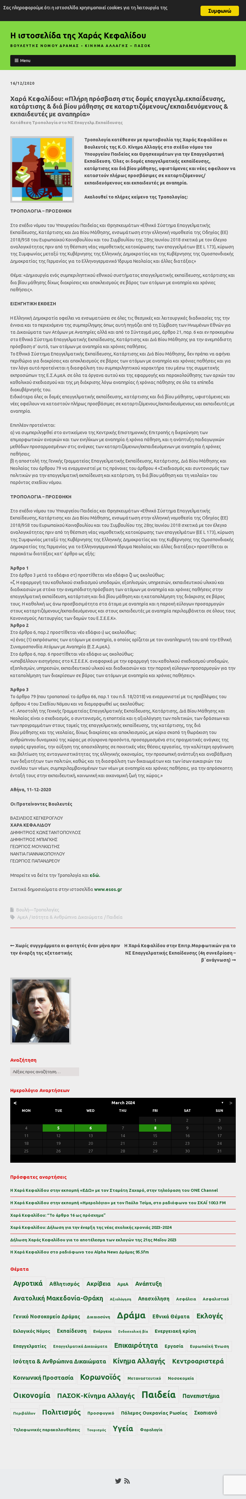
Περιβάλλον (24, 1413)
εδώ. (95, 875)
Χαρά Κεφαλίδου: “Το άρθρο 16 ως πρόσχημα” (58, 1215)
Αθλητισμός (64, 1284)
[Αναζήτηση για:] (44, 1071)
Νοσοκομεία (181, 1378)
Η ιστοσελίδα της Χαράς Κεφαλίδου (78, 35)
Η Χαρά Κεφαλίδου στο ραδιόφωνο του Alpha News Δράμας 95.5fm (79, 1252)
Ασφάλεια (186, 1299)
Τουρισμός (96, 1430)
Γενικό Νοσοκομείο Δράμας (46, 1316)
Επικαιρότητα (136, 1345)
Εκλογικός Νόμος (31, 1331)
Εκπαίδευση (71, 1331)
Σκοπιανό (205, 1413)
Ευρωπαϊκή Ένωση (209, 1346)
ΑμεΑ (22, 917)
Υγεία (123, 1428)
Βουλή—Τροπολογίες (37, 909)
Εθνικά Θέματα (171, 1316)
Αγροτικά (28, 1283)
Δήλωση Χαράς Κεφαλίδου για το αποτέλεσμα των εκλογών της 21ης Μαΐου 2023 (93, 1239)
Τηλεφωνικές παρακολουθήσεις (46, 1429)
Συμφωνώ (219, 11)
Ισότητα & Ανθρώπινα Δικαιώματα (67, 917)
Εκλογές (209, 1316)
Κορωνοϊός (100, 1377)
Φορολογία (151, 1429)
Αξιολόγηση (120, 1299)
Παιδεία (115, 917)
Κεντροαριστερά (198, 1361)
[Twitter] (118, 1481)
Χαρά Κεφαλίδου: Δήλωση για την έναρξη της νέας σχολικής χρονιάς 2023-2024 (90, 1227)
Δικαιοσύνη (98, 1317)
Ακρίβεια (98, 1283)
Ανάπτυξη (148, 1283)
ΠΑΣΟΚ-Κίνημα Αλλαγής (96, 1395)
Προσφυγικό (100, 1413)
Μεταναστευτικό (144, 1378)
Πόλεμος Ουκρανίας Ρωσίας (154, 1413)
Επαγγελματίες (29, 1346)
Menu (25, 60)
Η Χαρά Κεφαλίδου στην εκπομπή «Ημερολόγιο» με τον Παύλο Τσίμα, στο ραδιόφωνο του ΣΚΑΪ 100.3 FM (118, 1202)
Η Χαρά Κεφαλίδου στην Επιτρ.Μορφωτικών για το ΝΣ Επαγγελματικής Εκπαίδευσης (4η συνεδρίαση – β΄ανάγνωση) (180, 953)
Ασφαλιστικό (216, 1299)
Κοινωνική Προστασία (43, 1377)
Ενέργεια (102, 1331)
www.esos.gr (108, 889)
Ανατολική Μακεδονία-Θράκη (58, 1298)
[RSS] (127, 1481)
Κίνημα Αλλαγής (139, 1361)
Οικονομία (31, 1395)
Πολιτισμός (61, 1412)
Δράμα (131, 1315)
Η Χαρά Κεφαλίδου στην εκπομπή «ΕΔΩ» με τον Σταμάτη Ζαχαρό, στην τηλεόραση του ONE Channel (114, 1190)
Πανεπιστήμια (201, 1396)
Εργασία (174, 1346)
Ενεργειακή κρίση (175, 1331)
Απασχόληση (153, 1298)
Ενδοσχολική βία (133, 1331)
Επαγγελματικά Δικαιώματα (80, 1346)
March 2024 (123, 1102)
